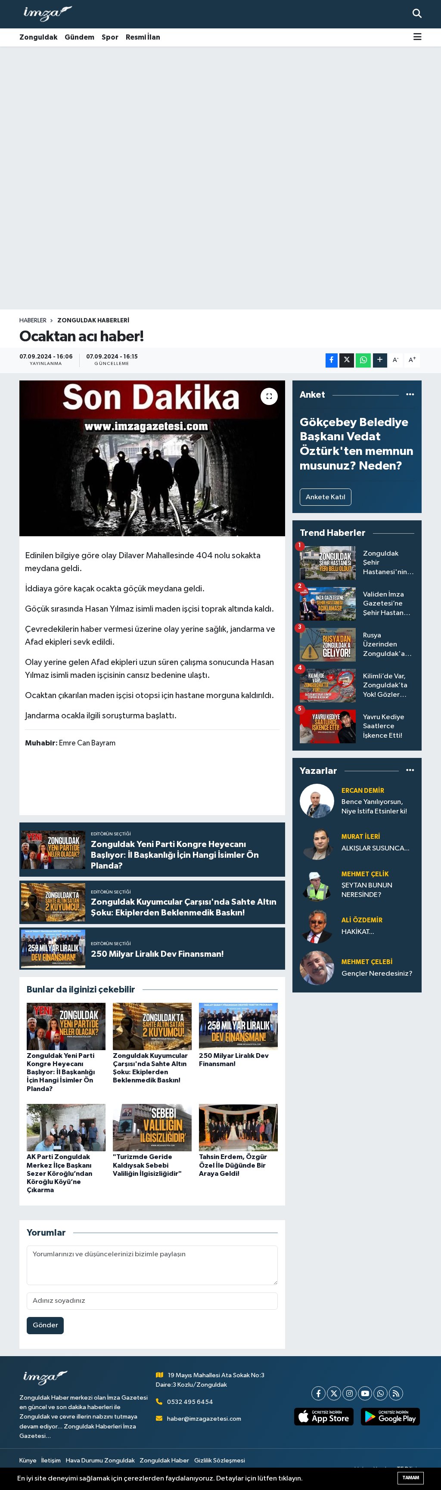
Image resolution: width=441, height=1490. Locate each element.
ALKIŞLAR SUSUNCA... (376, 848)
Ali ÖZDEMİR (362, 920)
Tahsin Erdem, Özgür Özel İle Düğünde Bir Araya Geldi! (233, 1165)
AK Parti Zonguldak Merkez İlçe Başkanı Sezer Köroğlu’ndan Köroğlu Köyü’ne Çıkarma (59, 1173)
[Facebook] (318, 1393)
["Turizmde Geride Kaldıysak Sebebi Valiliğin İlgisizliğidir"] (152, 1127)
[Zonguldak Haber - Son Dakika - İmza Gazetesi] (51, 14)
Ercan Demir (363, 791)
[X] (334, 1393)
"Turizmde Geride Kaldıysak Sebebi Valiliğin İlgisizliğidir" (147, 1165)
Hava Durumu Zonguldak (100, 1460)
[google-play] (390, 1416)
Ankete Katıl (325, 497)
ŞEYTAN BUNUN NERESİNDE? (367, 890)
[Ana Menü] (417, 37)
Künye (28, 1460)
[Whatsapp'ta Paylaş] (363, 360)
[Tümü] (410, 395)
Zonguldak (38, 37)
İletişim (51, 1460)
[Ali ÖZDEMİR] (317, 926)
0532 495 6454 (190, 1402)
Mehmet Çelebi (367, 962)
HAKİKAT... (358, 932)
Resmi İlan (143, 37)
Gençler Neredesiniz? (377, 973)
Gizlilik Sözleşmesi (219, 1460)
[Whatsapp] (380, 1393)
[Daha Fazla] (380, 360)
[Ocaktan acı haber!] (152, 458)
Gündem (79, 37)
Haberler (33, 321)
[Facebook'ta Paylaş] (332, 360)
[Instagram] (349, 1393)
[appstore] (323, 1416)
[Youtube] (365, 1393)
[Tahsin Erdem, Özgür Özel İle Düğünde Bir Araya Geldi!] (238, 1127)
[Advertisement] (220, 114)
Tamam (410, 1477)
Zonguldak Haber (164, 1460)
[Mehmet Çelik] (317, 884)
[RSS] (396, 1393)
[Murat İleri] (317, 842)
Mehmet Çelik (365, 874)
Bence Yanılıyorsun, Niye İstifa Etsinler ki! (374, 806)
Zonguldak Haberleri (93, 321)
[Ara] (417, 14)
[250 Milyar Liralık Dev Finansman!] (238, 1026)
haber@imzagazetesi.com (204, 1419)
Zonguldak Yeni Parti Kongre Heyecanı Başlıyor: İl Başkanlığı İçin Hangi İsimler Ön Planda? (61, 1072)
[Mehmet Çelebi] (317, 967)
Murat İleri (361, 837)
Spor (110, 37)
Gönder (45, 1325)
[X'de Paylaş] (346, 360)
